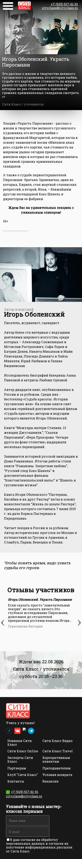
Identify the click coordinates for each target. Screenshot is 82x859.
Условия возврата (57, 775)
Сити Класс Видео (57, 741)
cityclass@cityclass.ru (60, 8)
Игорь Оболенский (34, 314)
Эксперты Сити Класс (20, 759)
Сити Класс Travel (57, 751)
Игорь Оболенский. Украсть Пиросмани (40, 599)
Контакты (15, 781)
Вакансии (50, 781)
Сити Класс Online (22, 751)
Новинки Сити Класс (19, 743)
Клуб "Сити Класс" (22, 775)
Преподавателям (56, 768)
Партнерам (16, 768)
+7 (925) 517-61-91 (64, 4)
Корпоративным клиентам (56, 759)
